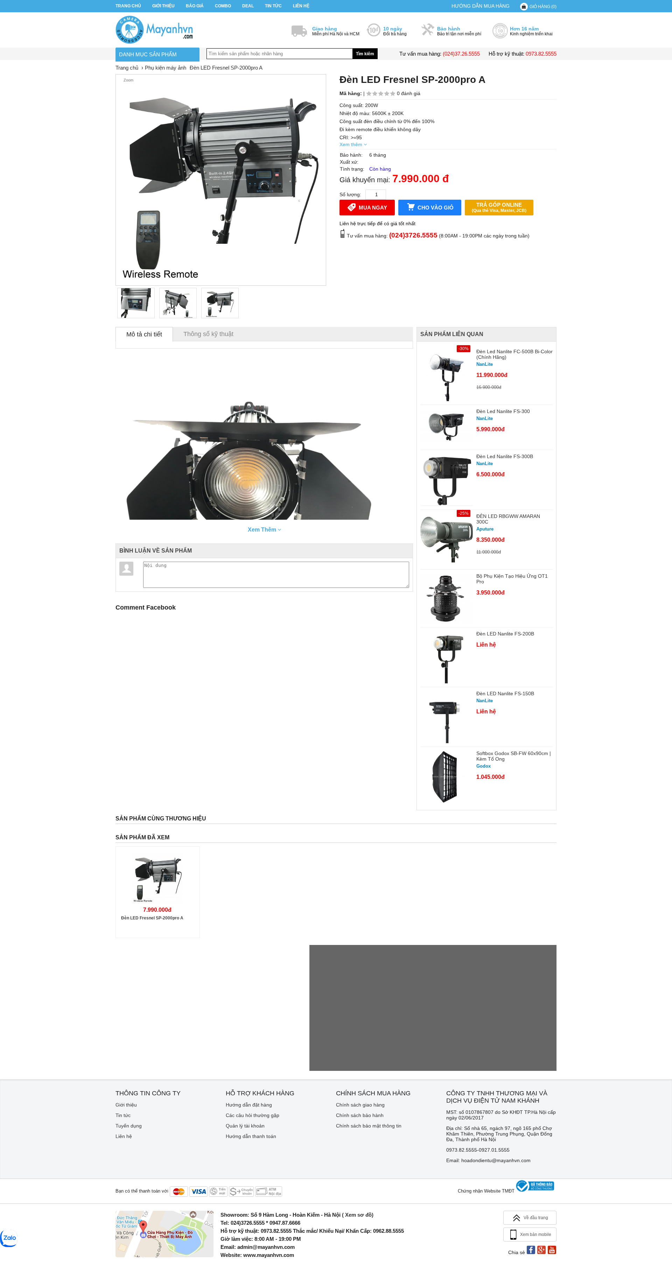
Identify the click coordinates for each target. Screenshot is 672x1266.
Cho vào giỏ (436, 208)
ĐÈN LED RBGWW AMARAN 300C (508, 519)
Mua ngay (373, 208)
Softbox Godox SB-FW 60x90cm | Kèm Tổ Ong (513, 756)
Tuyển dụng (128, 1126)
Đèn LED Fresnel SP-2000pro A (152, 918)
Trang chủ (128, 5)
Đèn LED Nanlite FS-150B (505, 693)
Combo (223, 5)
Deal (248, 5)
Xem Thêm (263, 530)
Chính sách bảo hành (360, 1115)
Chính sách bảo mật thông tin (368, 1126)
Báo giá (195, 5)
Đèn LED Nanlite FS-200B (505, 633)
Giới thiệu (163, 5)
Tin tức (273, 5)
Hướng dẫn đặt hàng (249, 1105)
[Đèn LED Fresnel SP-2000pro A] (136, 303)
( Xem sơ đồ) (357, 1215)
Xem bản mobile (535, 1234)
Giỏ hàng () (543, 6)
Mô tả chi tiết (144, 334)
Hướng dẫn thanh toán (251, 1136)
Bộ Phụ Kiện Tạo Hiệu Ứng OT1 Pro (512, 578)
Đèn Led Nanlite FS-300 (503, 411)
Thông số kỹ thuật (208, 333)
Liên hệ (301, 5)
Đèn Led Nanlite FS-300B (504, 456)
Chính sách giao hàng (360, 1105)
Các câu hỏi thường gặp (252, 1115)
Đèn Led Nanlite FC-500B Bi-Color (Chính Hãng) (514, 354)
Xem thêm (352, 144)
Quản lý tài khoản (245, 1126)
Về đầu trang (536, 1217)
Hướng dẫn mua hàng (480, 6)
